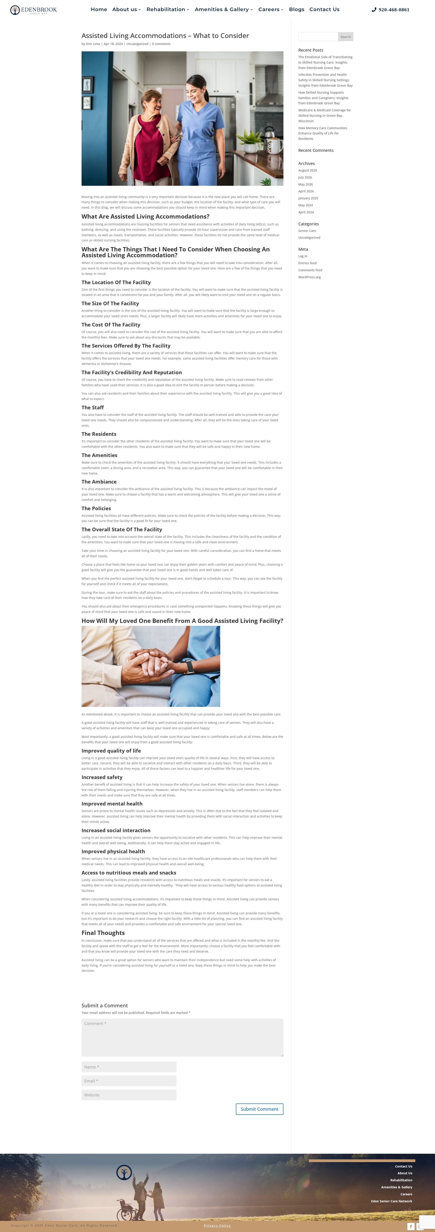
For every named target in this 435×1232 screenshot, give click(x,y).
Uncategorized (137, 44)
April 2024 (306, 212)
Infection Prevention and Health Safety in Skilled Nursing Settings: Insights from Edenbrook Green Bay (325, 80)
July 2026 (305, 177)
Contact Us (324, 9)
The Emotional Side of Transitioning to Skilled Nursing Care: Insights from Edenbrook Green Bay (325, 62)
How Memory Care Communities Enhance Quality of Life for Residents (322, 133)
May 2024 (305, 205)
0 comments (161, 44)
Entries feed (307, 263)
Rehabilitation (166, 9)
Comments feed (310, 270)
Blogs (296, 9)
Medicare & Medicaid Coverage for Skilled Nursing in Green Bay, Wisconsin (324, 115)
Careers (269, 9)
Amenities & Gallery (222, 9)
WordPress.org (309, 277)
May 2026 (305, 184)
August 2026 (307, 170)
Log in (302, 256)
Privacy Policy (217, 1225)
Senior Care (307, 231)
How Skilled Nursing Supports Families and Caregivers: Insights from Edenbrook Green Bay (323, 97)
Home (99, 9)
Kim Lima (93, 44)
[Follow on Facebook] (411, 1226)
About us (124, 9)
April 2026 (306, 191)
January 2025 (308, 198)
